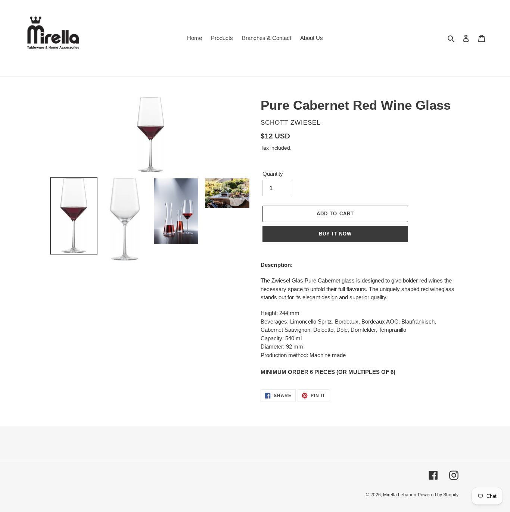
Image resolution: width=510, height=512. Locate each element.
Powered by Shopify (438, 494)
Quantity (272, 174)
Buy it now (335, 234)
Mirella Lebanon (399, 494)
